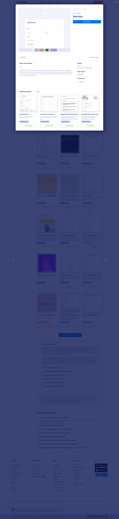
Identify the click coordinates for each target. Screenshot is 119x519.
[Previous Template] (13, 259)
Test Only (78, 16)
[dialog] (59, 259)
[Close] (116, 2)
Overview (23, 57)
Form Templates (77, 13)
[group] (28, 112)
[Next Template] (105, 259)
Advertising (80, 74)
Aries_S (82, 81)
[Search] (74, 9)
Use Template (87, 21)
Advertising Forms (24, 121)
